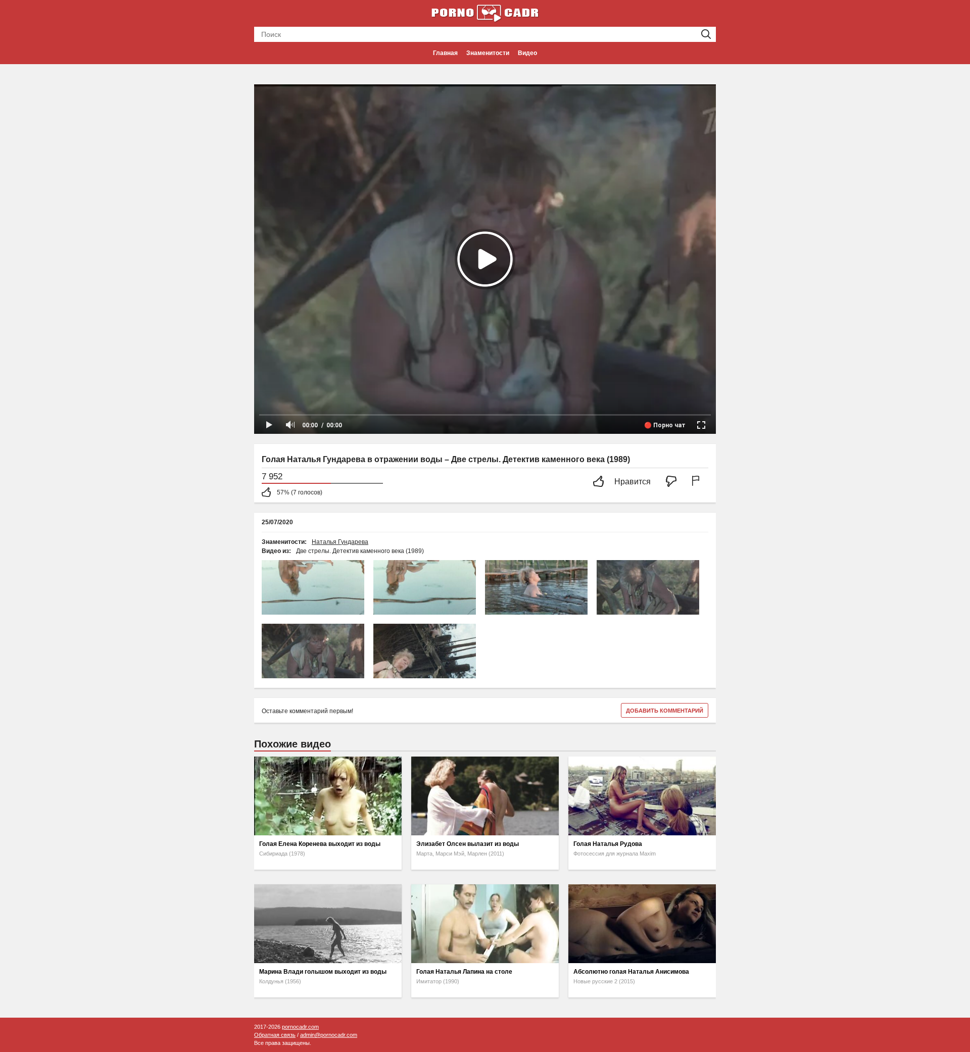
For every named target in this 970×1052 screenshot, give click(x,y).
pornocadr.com (300, 1027)
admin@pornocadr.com (328, 1035)
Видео (527, 53)
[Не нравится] (674, 482)
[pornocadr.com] (485, 13)
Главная (445, 53)
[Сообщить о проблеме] (697, 482)
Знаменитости (487, 53)
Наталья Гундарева (340, 541)
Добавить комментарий (664, 711)
